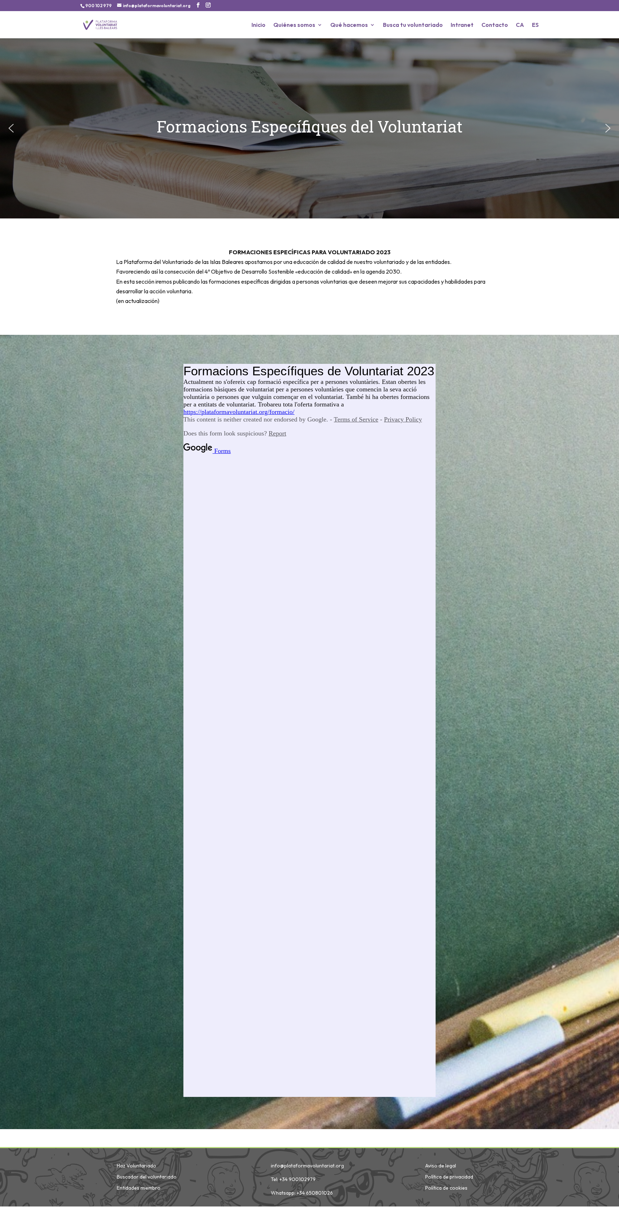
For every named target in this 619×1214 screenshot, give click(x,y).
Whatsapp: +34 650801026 (302, 1193)
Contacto (494, 25)
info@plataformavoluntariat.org (307, 1165)
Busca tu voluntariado (413, 25)
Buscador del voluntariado (147, 1177)
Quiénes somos (294, 25)
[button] (11, 128)
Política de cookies (446, 1188)
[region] (309, 128)
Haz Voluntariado (136, 1165)
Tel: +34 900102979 (293, 1179)
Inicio (258, 25)
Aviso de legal (440, 1165)
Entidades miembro (138, 1188)
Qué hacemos (349, 25)
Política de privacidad (449, 1177)
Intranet (462, 25)
